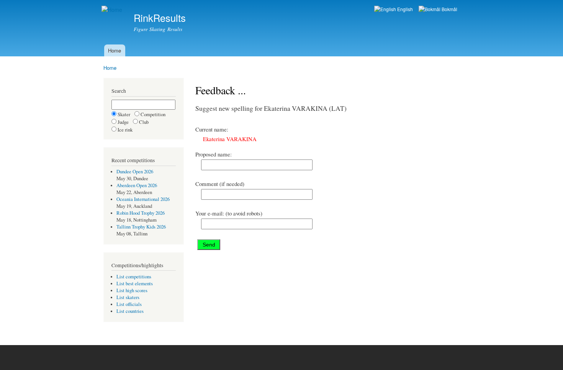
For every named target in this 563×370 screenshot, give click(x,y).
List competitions (133, 276)
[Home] (113, 10)
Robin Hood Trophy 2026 (140, 213)
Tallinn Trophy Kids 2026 (141, 227)
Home (114, 50)
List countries (130, 311)
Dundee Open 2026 (134, 171)
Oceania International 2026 (143, 199)
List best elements (134, 283)
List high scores (131, 290)
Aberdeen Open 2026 (136, 185)
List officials (129, 304)
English (404, 9)
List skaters (127, 297)
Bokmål (448, 9)
